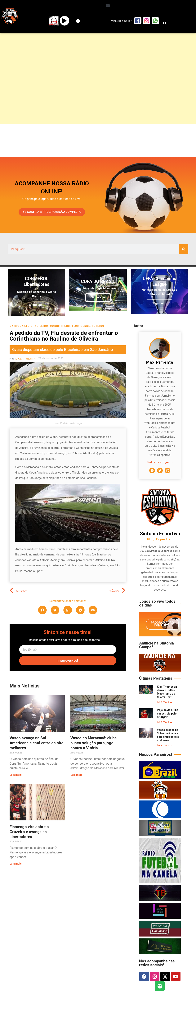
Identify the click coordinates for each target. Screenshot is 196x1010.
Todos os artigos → (160, 462)
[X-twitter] (165, 976)
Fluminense (81, 326)
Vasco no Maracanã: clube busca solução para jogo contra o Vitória (93, 743)
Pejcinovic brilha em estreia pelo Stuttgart (167, 713)
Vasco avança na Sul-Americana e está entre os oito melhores (37, 743)
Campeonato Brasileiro (29, 326)
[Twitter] (160, 470)
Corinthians (60, 326)
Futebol (98, 326)
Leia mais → (17, 774)
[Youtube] (175, 976)
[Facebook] (152, 470)
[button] (108, 5)
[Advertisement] (98, 64)
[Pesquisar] (183, 249)
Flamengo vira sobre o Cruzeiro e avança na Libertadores (29, 831)
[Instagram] (167, 470)
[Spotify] (160, 986)
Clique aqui (36, 305)
